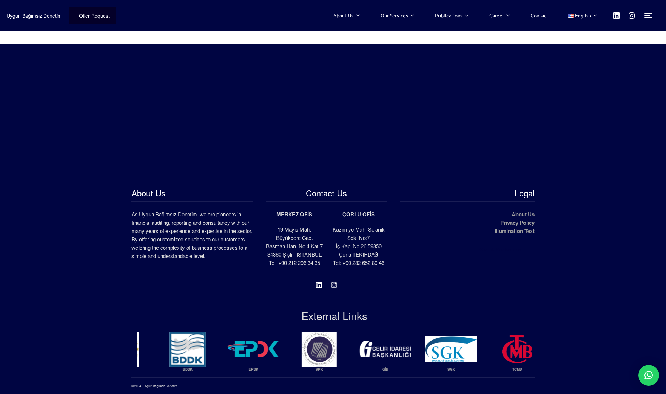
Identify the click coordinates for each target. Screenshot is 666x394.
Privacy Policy (517, 222)
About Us (343, 15)
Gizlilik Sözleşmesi (500, 249)
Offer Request (94, 15)
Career (496, 15)
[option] (170, 354)
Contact (539, 15)
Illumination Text (515, 231)
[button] (648, 375)
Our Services (394, 15)
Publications (448, 15)
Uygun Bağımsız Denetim (34, 15)
